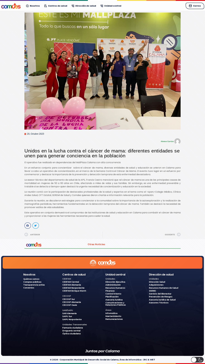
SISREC (152, 291)
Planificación (112, 297)
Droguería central (71, 331)
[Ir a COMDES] (11, 6)
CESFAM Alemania (71, 285)
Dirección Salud (157, 282)
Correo (197, 5)
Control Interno (113, 294)
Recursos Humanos (115, 288)
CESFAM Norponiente (73, 288)
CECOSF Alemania (71, 302)
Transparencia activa (34, 285)
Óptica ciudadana (71, 334)
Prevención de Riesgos (160, 297)
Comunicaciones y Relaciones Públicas (115, 304)
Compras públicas (32, 282)
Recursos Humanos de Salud (163, 288)
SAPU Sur (67, 316)
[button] (27, 225)
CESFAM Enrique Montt (74, 291)
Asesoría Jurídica (114, 300)
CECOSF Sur (68, 299)
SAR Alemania (69, 313)
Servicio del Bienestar (160, 294)
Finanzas (109, 291)
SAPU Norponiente (72, 319)
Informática (111, 313)
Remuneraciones (114, 319)
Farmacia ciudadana (72, 328)
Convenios (28, 288)
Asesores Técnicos (158, 303)
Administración (113, 285)
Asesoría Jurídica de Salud (162, 300)
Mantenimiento (113, 316)
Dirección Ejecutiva (115, 282)
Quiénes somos (31, 279)
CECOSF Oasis (69, 305)
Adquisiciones (156, 285)
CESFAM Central (70, 282)
